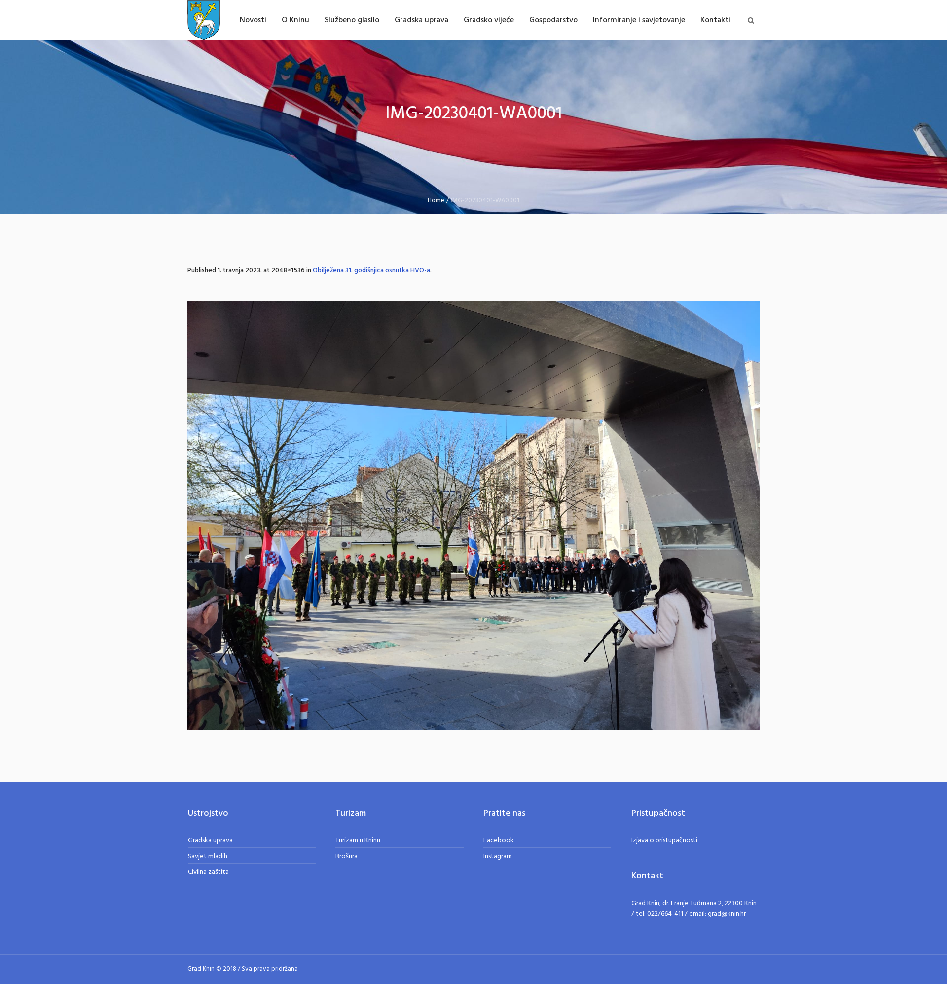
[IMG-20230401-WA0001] (473, 515)
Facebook (498, 840)
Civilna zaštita (208, 872)
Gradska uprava (210, 840)
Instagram (497, 856)
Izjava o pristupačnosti (664, 840)
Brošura (346, 856)
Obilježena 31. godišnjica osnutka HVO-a (371, 270)
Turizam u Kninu (357, 840)
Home (436, 200)
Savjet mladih (207, 856)
